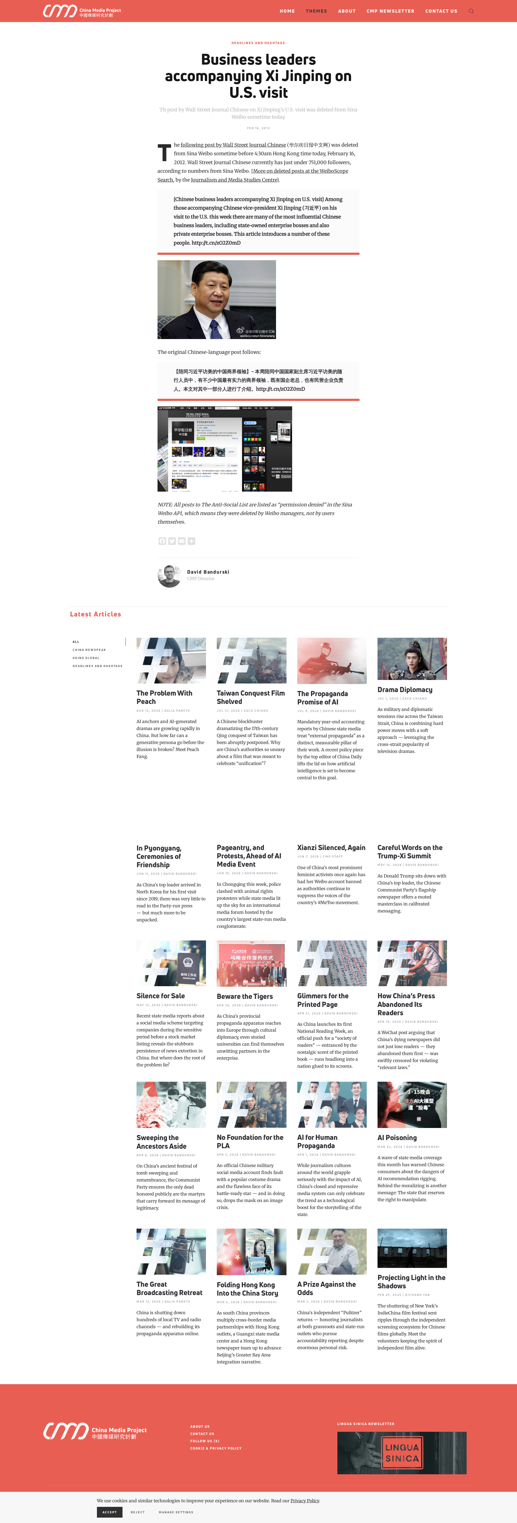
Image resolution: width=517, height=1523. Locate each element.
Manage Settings (176, 1512)
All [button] (76, 642)
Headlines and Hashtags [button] (98, 666)
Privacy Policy (305, 1500)
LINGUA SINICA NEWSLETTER (366, 1424)
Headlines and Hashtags (258, 43)
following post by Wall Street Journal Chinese (233, 145)
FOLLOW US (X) (205, 1441)
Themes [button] (316, 11)
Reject (138, 1512)
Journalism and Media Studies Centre (234, 180)
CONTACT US (202, 1434)
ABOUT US (200, 1426)
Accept (110, 1512)
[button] (471, 11)
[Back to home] (84, 11)
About (347, 11)
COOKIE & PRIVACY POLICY (216, 1448)
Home (287, 11)
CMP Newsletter (391, 11)
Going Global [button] (86, 658)
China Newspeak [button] (89, 650)
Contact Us (441, 11)
